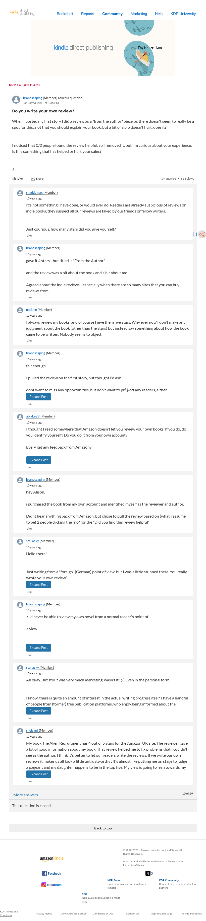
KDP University (183, 14)
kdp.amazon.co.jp (161, 913)
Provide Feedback (191, 913)
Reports (87, 14)
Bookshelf (65, 14)
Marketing (139, 14)
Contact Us (132, 913)
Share (39, 178)
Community (112, 14)
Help (159, 14)
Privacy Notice (44, 913)
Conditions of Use (103, 913)
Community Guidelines (73, 913)
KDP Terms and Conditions (9, 913)
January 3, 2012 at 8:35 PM (41, 103)
